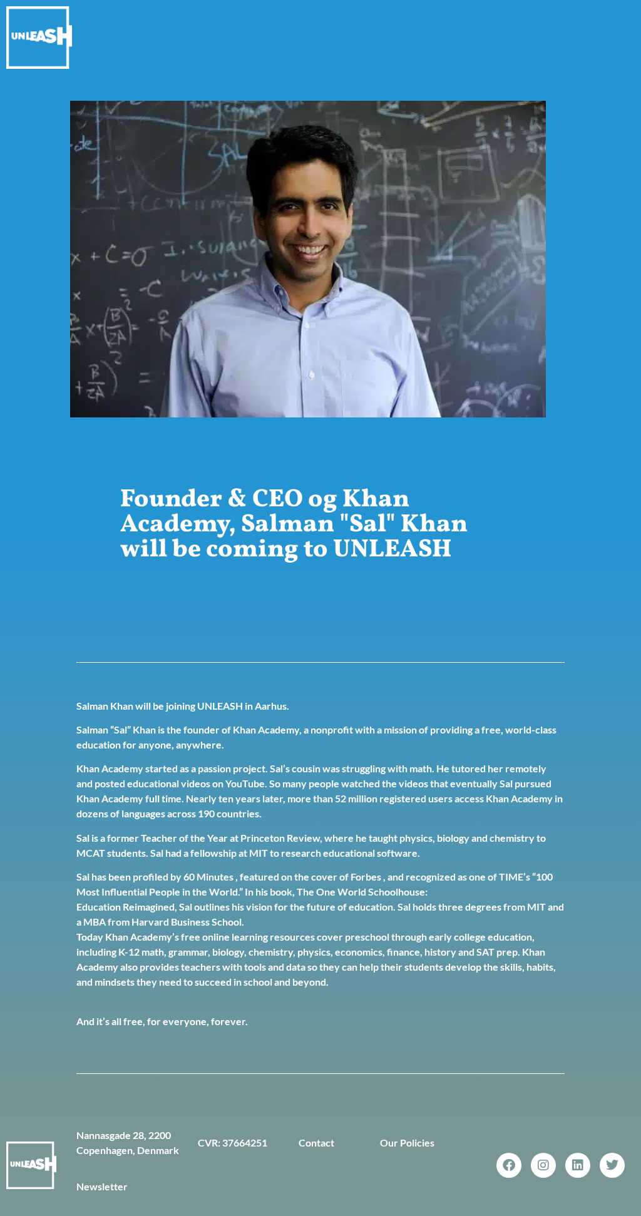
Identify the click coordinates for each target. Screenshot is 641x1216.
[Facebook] (508, 1165)
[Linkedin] (577, 1165)
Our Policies (407, 1142)
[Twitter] (612, 1165)
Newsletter (102, 1186)
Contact (316, 1142)
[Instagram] (543, 1165)
